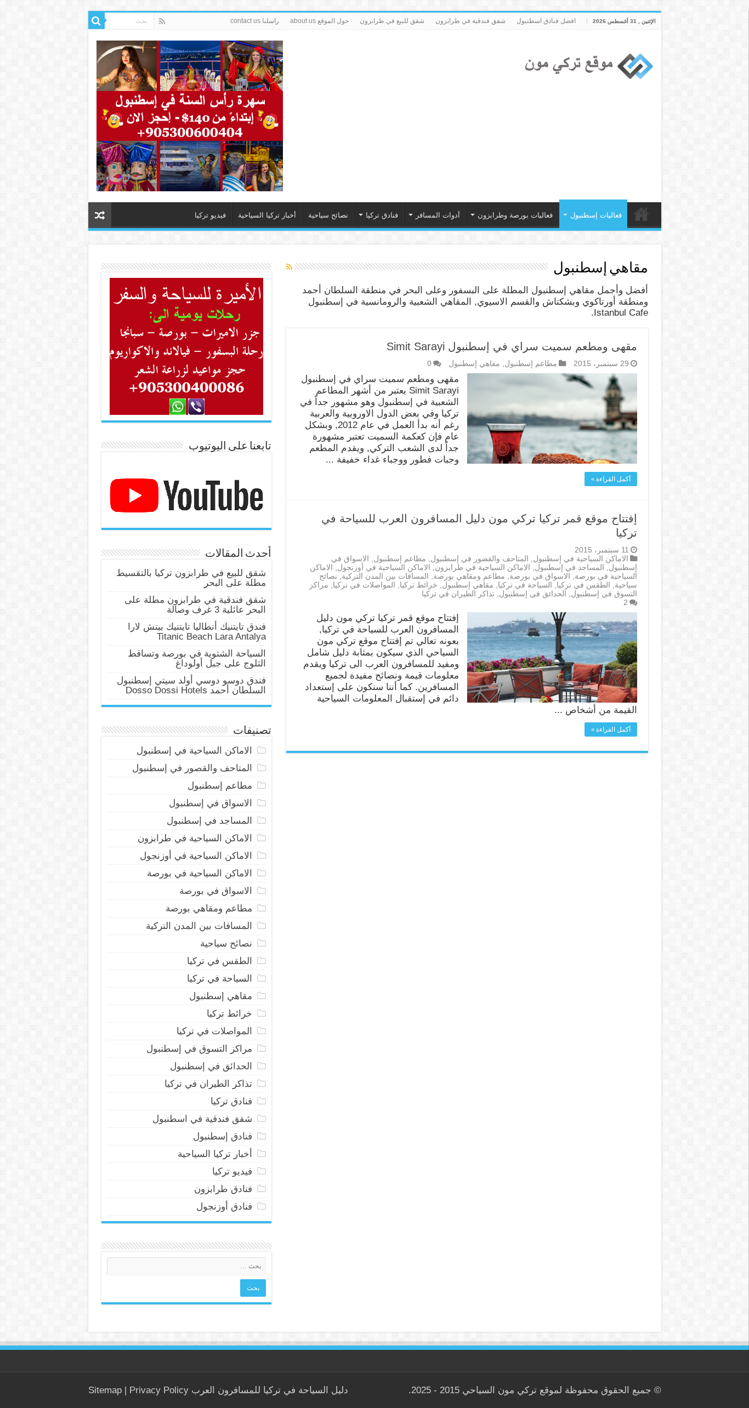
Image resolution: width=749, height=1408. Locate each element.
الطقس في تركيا (583, 584)
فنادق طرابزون (223, 1189)
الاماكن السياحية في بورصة (199, 873)
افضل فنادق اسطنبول (546, 21)
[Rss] (162, 21)
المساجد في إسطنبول (569, 567)
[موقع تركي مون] (587, 65)
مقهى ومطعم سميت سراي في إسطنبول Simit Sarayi (512, 346)
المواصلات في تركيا (364, 584)
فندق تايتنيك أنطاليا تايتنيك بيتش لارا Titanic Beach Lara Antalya (197, 632)
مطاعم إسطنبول (530, 363)
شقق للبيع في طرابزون (392, 21)
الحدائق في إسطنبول (532, 593)
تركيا (272, 1390)
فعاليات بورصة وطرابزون (515, 215)
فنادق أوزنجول (224, 1206)
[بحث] (96, 21)
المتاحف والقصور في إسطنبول (479, 558)
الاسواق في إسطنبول (210, 803)
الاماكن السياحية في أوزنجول (383, 567)
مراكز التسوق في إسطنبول (199, 1049)
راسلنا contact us (254, 21)
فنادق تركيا (382, 215)
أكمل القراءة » (611, 479)
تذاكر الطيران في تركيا (458, 593)
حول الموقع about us (319, 21)
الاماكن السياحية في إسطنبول (580, 558)
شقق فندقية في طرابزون (470, 21)
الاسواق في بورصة (539, 576)
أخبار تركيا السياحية (267, 215)
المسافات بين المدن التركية (385, 576)
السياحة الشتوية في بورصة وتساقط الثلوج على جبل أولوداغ (197, 658)
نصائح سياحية (328, 215)
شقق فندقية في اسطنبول (202, 1119)
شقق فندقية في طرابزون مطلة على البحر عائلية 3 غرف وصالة (195, 605)
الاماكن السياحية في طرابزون (482, 567)
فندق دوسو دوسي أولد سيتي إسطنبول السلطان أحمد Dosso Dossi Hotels (191, 685)
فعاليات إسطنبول (596, 215)
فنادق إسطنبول (222, 1136)
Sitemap (105, 1390)
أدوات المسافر (438, 215)
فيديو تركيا (210, 215)
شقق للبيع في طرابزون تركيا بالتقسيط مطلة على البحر (191, 578)
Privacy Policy (159, 1390)
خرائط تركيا (419, 584)
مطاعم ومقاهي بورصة (469, 576)
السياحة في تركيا (641, 213)
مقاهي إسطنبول (474, 363)
